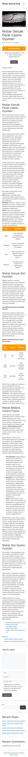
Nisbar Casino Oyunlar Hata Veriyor (13, 733)
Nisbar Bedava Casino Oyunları (13, 639)
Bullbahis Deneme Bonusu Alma (15, 622)
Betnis (6, 636)
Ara (3, 704)
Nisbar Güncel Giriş (11, 4)
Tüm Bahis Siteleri (11, 626)
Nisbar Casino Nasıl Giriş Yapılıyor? (12, 728)
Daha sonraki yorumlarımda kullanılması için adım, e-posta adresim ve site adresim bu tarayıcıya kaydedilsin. (13, 687)
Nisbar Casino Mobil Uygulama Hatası (13, 730)
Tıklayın (14, 62)
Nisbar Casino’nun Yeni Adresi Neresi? (13, 721)
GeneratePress (14, 754)
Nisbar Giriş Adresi (11, 628)
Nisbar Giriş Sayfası (12, 624)
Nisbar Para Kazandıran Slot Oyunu (14, 641)
